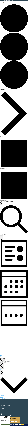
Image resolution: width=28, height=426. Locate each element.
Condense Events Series (3, 362)
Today (0, 357)
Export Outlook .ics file (2, 398)
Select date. (6, 361)
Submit (15, 421)
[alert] (14, 153)
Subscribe (5, 424)
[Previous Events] (0, 356)
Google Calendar (2, 395)
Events (1, 90)
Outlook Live (1, 397)
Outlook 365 (1, 396)
